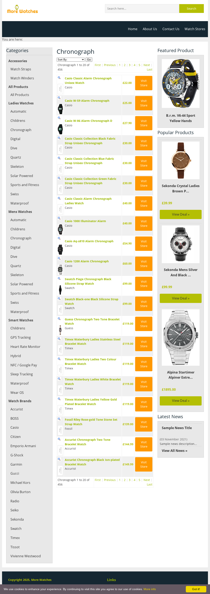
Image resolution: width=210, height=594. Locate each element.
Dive (13, 148)
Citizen (15, 436)
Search (191, 8)
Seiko (14, 510)
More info (150, 589)
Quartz (15, 157)
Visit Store (143, 83)
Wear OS (17, 392)
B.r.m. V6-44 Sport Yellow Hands (180, 118)
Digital (15, 139)
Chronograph (20, 130)
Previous (110, 65)
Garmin (16, 464)
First (98, 65)
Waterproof (19, 203)
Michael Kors (20, 482)
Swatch (16, 528)
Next (147, 65)
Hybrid (15, 356)
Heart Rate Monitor (25, 346)
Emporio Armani (23, 446)
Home (132, 29)
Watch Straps (20, 69)
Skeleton (17, 166)
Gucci (14, 473)
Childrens (17, 120)
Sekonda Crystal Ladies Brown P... (181, 188)
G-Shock (16, 455)
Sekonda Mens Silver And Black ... (180, 272)
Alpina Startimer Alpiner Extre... (180, 375)
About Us (150, 29)
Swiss (14, 194)
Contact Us (170, 29)
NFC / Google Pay (23, 365)
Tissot (15, 547)
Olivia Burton (20, 492)
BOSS (14, 418)
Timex (15, 538)
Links (111, 580)
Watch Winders (22, 78)
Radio (14, 501)
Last (149, 69)
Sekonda (17, 519)
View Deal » (180, 214)
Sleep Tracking (21, 374)
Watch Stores (195, 29)
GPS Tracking (20, 337)
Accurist (16, 409)
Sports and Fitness (24, 185)
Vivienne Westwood (25, 556)
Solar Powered (21, 176)
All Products (19, 95)
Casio (14, 427)
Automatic (18, 111)
